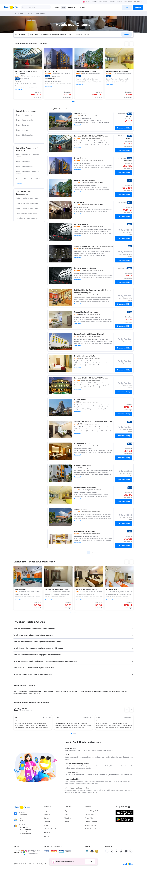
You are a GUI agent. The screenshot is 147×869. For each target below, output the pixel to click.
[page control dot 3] (74, 733)
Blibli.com (47, 836)
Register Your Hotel (91, 825)
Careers (46, 818)
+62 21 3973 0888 (25, 834)
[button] (126, 44)
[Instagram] (126, 851)
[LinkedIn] (116, 851)
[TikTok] (130, 851)
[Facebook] (106, 851)
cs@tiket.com (23, 821)
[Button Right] (132, 709)
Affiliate (46, 825)
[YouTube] (121, 851)
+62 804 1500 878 (25, 829)
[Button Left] (127, 709)
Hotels (66, 814)
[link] (127, 7)
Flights (66, 811)
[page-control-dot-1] (73, 101)
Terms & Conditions (91, 822)
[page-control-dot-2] (74, 101)
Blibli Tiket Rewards (116, 2)
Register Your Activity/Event (93, 829)
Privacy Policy (89, 818)
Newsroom (47, 814)
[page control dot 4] (75, 733)
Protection (47, 832)
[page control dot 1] (71, 733)
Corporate (47, 822)
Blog (45, 811)
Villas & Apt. (68, 818)
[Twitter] (111, 851)
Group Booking (89, 814)
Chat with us (23, 815)
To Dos (66, 822)
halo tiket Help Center (92, 811)
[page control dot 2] (73, 733)
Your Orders (128, 2)
